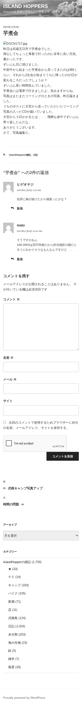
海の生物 (14, 642)
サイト (8, 401)
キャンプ (14, 585)
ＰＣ (11, 577)
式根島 (13, 618)
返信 (20, 208)
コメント (11, 299)
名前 (8, 357)
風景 (11, 667)
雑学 (11, 659)
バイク (13, 593)
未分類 (13, 634)
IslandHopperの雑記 (20, 155)
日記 (35, 155)
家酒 (11, 601)
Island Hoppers (25, 6)
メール (10, 379)
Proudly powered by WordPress (24, 697)
